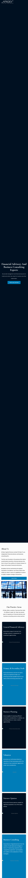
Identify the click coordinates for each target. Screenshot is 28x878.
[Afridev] (7, 2)
